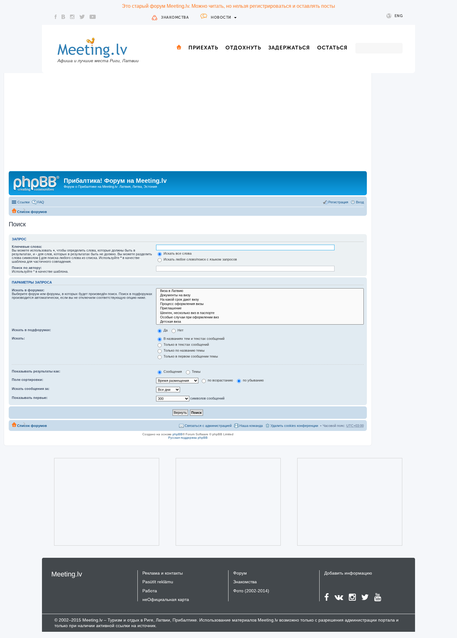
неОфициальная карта (165, 599)
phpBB (177, 434)
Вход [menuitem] (360, 202)
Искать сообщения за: (30, 389)
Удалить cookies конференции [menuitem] (294, 426)
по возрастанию (220, 380)
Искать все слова (177, 253)
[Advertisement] (188, 124)
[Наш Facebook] (55, 17)
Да (165, 330)
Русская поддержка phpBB (188, 437)
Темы (196, 371)
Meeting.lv (66, 574)
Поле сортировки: (27, 379)
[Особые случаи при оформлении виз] (260, 317)
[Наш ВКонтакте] (63, 17)
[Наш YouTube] (93, 17)
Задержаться (289, 47)
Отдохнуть (243, 47)
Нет (180, 330)
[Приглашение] (260, 308)
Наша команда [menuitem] (251, 426)
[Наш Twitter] (82, 17)
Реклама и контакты (162, 573)
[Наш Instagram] (72, 17)
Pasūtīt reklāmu (157, 581)
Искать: (18, 338)
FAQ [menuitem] (40, 202)
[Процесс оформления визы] (260, 304)
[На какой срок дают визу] (260, 300)
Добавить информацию (348, 573)
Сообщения (172, 371)
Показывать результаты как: (36, 371)
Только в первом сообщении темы (190, 356)
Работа (149, 590)
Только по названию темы (184, 350)
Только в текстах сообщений (186, 344)
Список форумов (32, 212)
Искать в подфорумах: (31, 330)
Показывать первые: (30, 398)
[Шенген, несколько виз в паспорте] (260, 313)
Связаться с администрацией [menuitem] (208, 426)
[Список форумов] (37, 182)
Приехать (203, 47)
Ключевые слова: (27, 246)
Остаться (332, 47)
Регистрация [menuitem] (338, 202)
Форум (240, 573)
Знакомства (175, 17)
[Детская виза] (260, 322)
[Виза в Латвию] (260, 291)
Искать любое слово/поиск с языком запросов (200, 259)
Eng (399, 16)
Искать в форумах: (28, 290)
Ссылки (23, 202)
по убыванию (253, 380)
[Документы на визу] (260, 295)
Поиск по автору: (27, 268)
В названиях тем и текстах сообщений (193, 338)
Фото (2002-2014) (251, 590)
